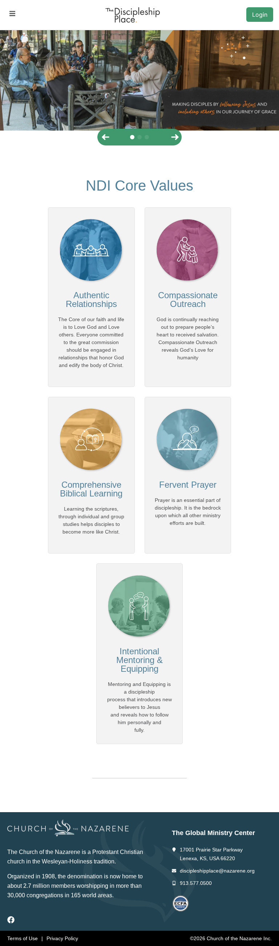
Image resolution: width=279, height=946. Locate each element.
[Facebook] (11, 919)
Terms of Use (22, 938)
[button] (12, 13)
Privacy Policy (62, 938)
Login (259, 14)
